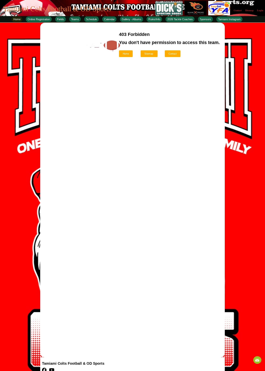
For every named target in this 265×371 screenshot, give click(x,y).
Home (126, 53)
